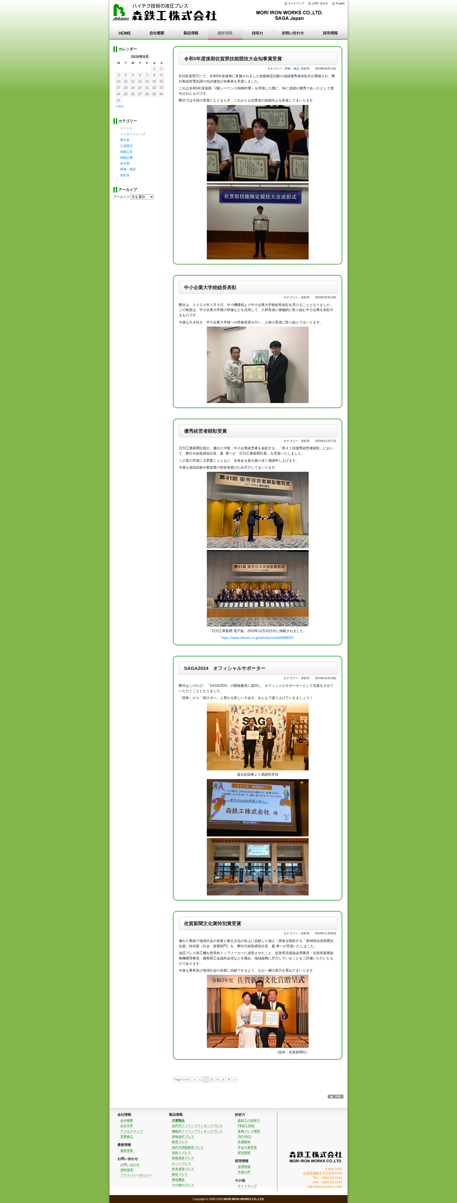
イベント (126, 128)
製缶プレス (180, 1174)
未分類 (125, 163)
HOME (124, 33)
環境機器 (178, 1180)
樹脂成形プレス (183, 1158)
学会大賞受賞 (247, 1147)
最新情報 (225, 33)
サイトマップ (296, 3)
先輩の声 (244, 1172)
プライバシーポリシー (136, 1175)
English (340, 3)
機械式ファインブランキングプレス (197, 1131)
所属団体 (244, 1142)
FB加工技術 (246, 1126)
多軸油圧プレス (183, 1136)
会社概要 (126, 1120)
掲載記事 (126, 157)
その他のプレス (183, 1185)
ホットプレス (181, 1163)
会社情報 (157, 33)
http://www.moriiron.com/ (324, 1187)
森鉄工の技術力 (249, 1120)
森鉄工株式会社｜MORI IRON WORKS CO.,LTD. (315, 1157)
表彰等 (305, 68)
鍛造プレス (180, 1142)
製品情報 (191, 33)
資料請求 (126, 1170)
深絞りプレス (181, 1153)
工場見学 (126, 146)
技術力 (257, 33)
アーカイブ (121, 197)
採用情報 (330, 33)
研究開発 (244, 1153)
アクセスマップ (131, 1131)
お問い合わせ (320, 3)
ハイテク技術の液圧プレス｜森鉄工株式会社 (165, 13)
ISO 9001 (244, 1136)
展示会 (125, 140)
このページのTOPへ (336, 1097)
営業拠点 (126, 1136)
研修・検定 (292, 68)
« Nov (119, 106)
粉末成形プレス (183, 1169)
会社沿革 (126, 1126)
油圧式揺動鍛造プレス (188, 1147)
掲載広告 (126, 152)
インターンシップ (132, 134)
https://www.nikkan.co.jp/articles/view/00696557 (257, 638)
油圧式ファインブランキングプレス (197, 1126)
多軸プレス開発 (249, 1131)
